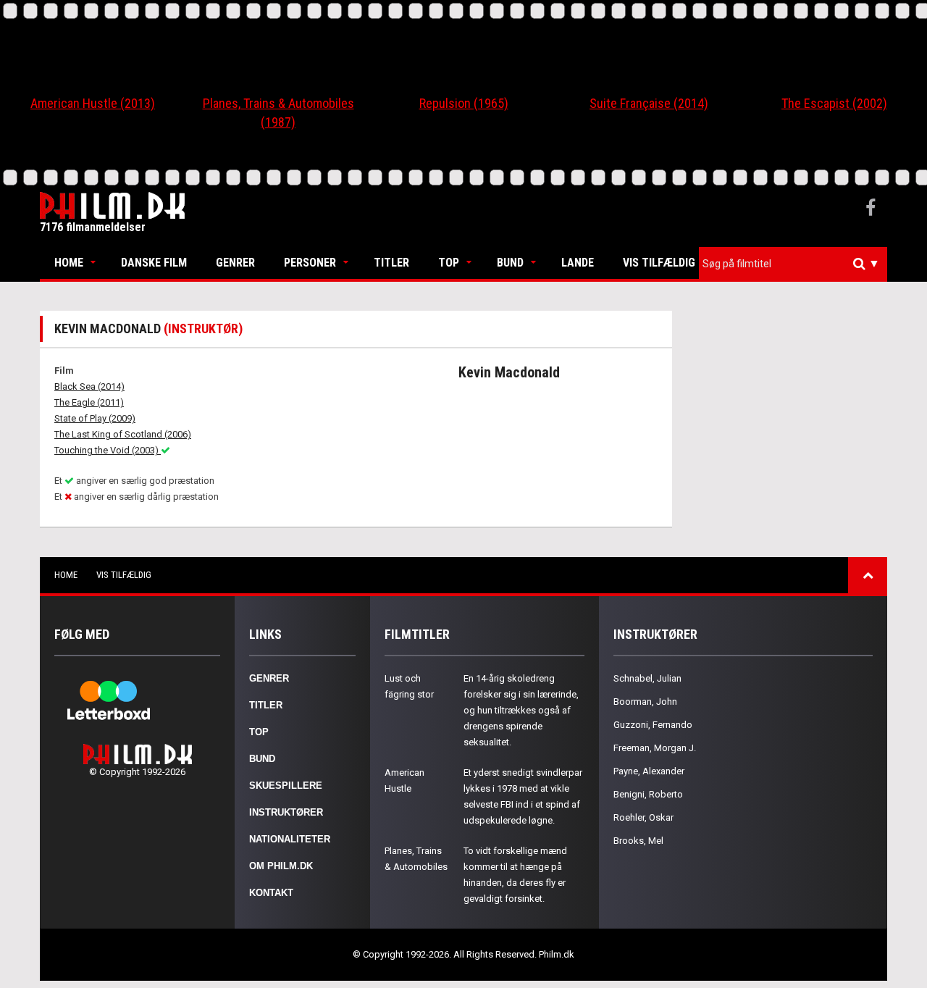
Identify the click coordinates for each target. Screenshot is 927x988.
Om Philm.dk (281, 866)
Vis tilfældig (659, 262)
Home (68, 262)
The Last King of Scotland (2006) (122, 434)
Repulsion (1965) (463, 103)
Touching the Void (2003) (107, 450)
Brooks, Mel (638, 840)
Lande (577, 262)
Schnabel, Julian (647, 678)
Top (448, 262)
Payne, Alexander (648, 771)
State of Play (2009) (94, 418)
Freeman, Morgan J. (654, 747)
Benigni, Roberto (648, 794)
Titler (391, 262)
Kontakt (271, 892)
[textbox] (796, 264)
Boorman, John (645, 701)
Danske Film (154, 262)
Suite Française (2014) (649, 103)
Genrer (235, 262)
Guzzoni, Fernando (652, 724)
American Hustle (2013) (92, 103)
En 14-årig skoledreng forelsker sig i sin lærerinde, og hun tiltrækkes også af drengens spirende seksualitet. (521, 710)
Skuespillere (285, 785)
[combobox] (793, 264)
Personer (310, 262)
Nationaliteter (289, 839)
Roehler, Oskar (643, 817)
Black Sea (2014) (89, 386)
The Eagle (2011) (89, 402)
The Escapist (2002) (834, 103)
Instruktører (286, 812)
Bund (510, 262)
